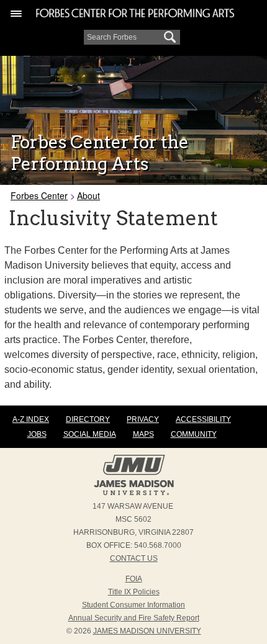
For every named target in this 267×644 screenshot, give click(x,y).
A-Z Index (30, 419)
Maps (143, 434)
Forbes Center (39, 195)
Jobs (37, 434)
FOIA (133, 579)
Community (194, 434)
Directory (88, 419)
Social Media (89, 434)
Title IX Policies (134, 592)
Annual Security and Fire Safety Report (133, 618)
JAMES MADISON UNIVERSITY (147, 631)
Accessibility (203, 419)
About (88, 195)
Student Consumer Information (133, 605)
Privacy (143, 419)
